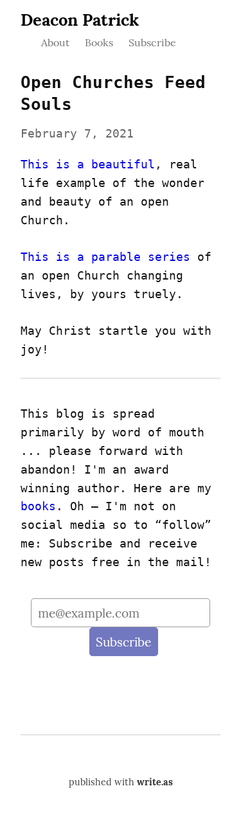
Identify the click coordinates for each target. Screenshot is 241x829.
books (38, 506)
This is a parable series (105, 256)
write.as (155, 782)
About (55, 42)
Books (99, 42)
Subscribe (152, 42)
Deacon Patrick (80, 19)
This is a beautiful (88, 164)
